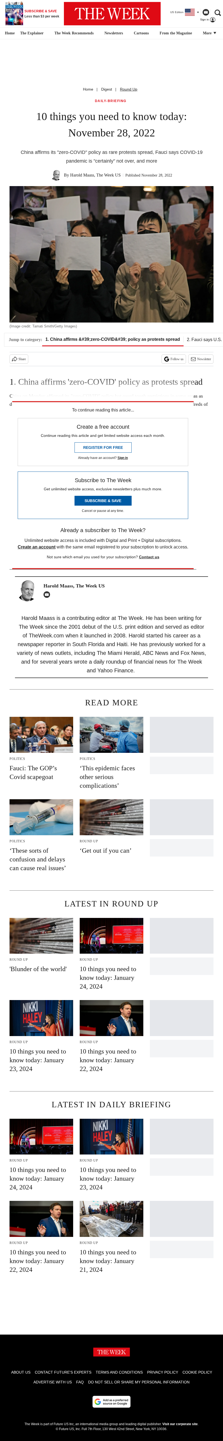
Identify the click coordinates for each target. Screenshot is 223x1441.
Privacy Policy (162, 1372)
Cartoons (141, 33)
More (208, 33)
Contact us (149, 557)
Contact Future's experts (63, 1372)
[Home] (9, 33)
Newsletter (204, 359)
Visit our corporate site (180, 1424)
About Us (20, 1372)
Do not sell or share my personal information (139, 1382)
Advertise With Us (52, 1382)
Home (88, 89)
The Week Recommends (74, 33)
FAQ (80, 1382)
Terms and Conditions (119, 1372)
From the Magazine (176, 33)
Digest (106, 89)
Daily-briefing (110, 101)
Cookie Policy (197, 1372)
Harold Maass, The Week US (95, 175)
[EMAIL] (48, 594)
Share (22, 359)
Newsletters (113, 33)
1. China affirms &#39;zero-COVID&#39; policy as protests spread (112, 339)
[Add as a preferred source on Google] (111, 1402)
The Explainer (32, 33)
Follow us (177, 359)
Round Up (128, 89)
